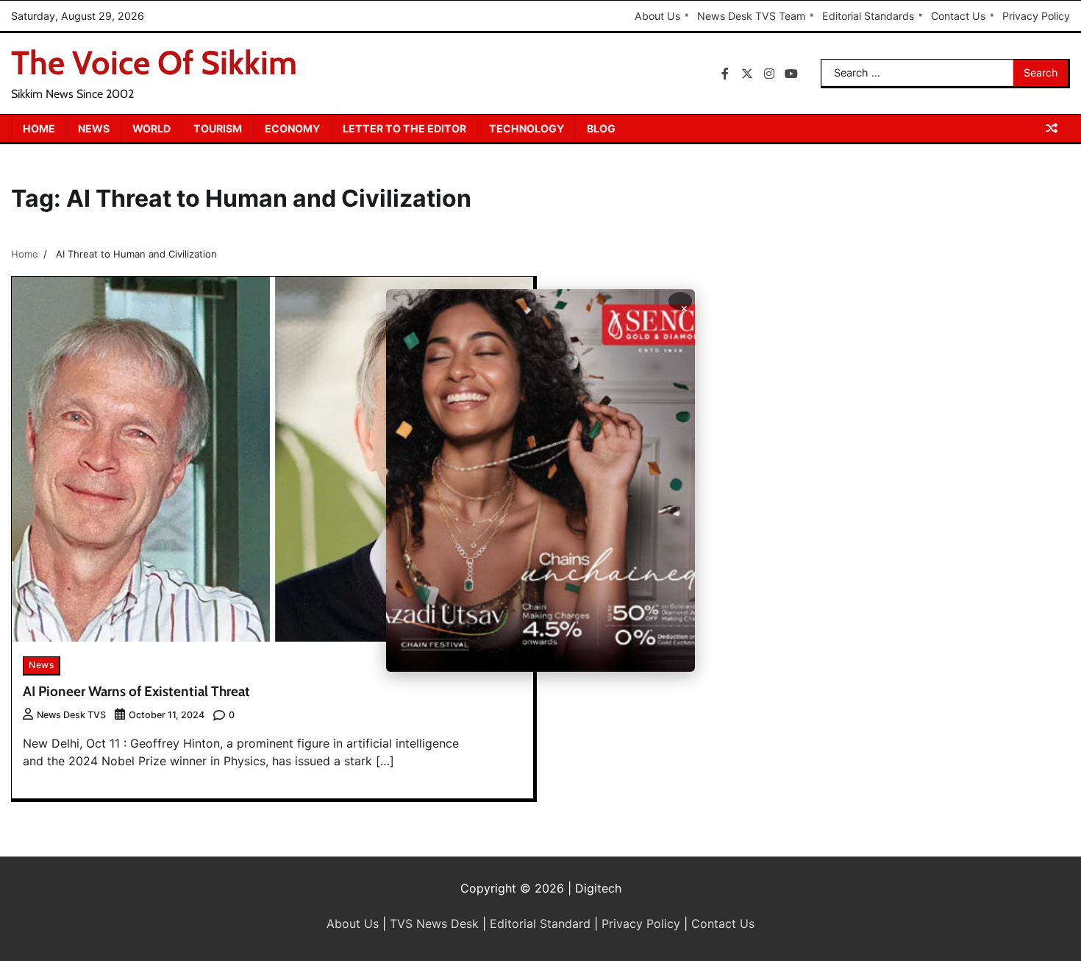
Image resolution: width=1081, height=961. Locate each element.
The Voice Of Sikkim (154, 62)
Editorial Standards (868, 16)
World (151, 128)
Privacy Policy (1036, 16)
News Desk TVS (71, 714)
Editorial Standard (540, 923)
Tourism (217, 128)
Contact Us (958, 16)
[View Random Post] (1052, 128)
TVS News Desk (434, 923)
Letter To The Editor (404, 128)
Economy (292, 128)
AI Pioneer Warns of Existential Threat (136, 691)
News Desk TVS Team (751, 16)
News (94, 128)
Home (39, 128)
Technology (526, 128)
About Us (657, 16)
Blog (601, 128)
